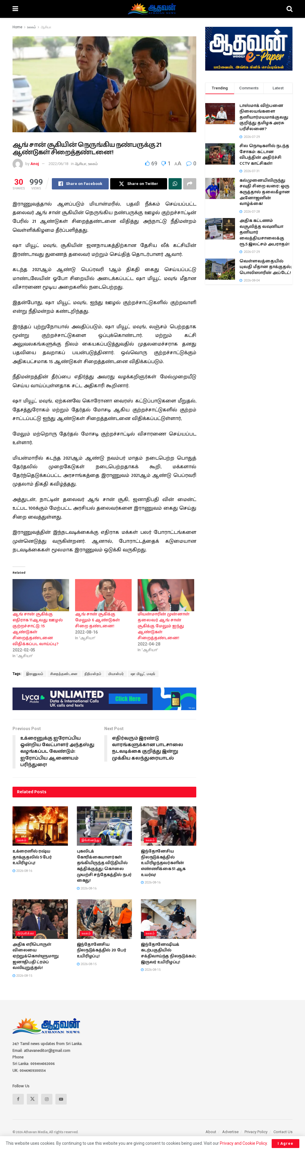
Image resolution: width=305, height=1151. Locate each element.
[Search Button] (289, 9)
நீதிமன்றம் (93, 674)
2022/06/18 (58, 163)
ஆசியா (46, 27)
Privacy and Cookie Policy (243, 1143)
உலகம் (31, 27)
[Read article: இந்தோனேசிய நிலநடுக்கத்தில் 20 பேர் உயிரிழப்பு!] (104, 919)
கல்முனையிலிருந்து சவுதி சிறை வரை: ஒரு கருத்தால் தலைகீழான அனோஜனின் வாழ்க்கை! (264, 192)
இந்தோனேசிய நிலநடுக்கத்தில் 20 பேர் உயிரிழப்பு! (101, 950)
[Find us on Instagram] (46, 1099)
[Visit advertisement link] (104, 699)
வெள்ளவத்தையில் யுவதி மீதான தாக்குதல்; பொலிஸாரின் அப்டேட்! (265, 267)
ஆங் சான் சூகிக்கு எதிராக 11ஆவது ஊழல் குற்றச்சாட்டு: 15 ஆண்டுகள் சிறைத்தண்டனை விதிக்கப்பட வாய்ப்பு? (38, 629)
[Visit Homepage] (152, 9)
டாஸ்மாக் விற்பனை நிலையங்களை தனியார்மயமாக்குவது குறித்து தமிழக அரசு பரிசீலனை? (263, 117)
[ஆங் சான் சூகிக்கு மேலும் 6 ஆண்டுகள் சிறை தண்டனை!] (103, 595)
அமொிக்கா (25, 933)
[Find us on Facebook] (18, 1099)
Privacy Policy (256, 1132)
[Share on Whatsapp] (175, 183)
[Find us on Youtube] (61, 1099)
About (211, 1132)
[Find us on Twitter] (32, 1099)
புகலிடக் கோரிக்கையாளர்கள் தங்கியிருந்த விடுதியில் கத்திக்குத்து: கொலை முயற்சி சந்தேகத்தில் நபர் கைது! (104, 866)
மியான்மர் (116, 674)
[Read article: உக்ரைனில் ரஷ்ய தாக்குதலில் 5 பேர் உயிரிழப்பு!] (40, 826)
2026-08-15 (23, 976)
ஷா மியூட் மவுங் (143, 674)
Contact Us (282, 1132)
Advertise (230, 1132)
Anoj (34, 163)
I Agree (285, 1143)
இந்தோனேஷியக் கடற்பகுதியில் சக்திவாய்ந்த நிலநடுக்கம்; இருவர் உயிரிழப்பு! (168, 953)
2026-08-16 (23, 871)
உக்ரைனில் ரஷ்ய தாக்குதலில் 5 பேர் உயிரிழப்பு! (32, 857)
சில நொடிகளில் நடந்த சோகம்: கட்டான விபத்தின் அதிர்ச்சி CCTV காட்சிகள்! (264, 155)
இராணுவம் (34, 674)
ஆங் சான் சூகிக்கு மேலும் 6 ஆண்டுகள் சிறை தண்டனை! (97, 620)
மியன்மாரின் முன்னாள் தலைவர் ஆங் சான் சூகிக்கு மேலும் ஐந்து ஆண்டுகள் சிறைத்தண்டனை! (163, 626)
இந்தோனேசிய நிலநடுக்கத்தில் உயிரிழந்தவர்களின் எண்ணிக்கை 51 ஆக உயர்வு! (163, 863)
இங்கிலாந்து (90, 840)
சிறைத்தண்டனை (64, 674)
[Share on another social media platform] (189, 183)
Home (17, 27)
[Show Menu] (15, 9)
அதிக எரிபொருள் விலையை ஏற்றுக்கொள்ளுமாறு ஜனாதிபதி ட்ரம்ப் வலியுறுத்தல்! (35, 956)
